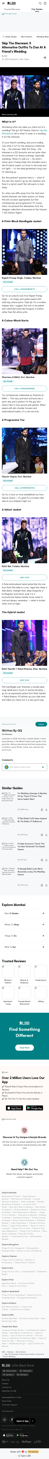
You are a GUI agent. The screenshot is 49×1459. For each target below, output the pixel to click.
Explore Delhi (8, 1315)
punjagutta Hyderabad (27, 1298)
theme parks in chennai (25, 1262)
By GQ (4, 56)
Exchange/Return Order (11, 1397)
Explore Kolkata (9, 1303)
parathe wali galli (9, 1318)
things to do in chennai (12, 1260)
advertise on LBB (9, 1391)
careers (5, 1383)
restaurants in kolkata (20, 1309)
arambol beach (28, 1271)
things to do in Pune (18, 1286)
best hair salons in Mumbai (21, 1207)
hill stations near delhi (29, 1318)
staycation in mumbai (27, 1215)
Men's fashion (21, 1352)
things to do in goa (10, 1271)
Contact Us (6, 1387)
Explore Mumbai (9, 1192)
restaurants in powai (11, 1196)
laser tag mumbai (18, 1223)
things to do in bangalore (13, 1248)
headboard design (17, 1343)
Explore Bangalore (10, 1244)
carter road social (19, 1236)
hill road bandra (21, 1209)
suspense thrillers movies (13, 1330)
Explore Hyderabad (10, 1291)
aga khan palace (9, 1283)
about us (5, 1380)
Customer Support (9, 1405)
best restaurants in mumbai (25, 1212)
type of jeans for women (21, 1335)
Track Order (7, 1401)
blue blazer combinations (21, 1333)
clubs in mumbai (28, 1201)
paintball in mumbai (21, 1217)
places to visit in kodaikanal (29, 1251)
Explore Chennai (9, 1256)
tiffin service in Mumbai (21, 1199)
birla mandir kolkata (10, 1307)
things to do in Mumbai (30, 1231)
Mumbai (10, 1352)
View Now (24, 1047)
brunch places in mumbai (23, 1220)
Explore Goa (7, 1268)
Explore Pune (8, 1279)
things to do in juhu (21, 1228)
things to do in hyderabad (13, 1295)
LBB (3, 1352)
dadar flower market (19, 1226)
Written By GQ (12, 730)
